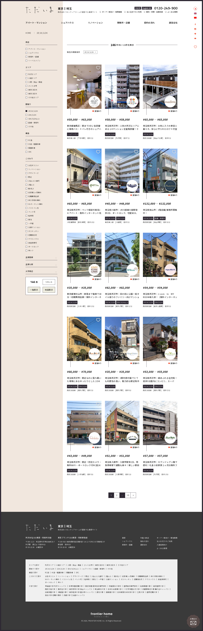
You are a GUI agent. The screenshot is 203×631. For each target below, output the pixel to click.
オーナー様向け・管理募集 (112, 12)
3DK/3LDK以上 (34, 119)
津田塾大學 (62, 592)
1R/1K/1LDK (33, 111)
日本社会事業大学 (115, 589)
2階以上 (31, 184)
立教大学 (140, 592)
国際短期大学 (152, 592)
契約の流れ (149, 22)
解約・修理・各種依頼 (154, 12)
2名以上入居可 (34, 181)
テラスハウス (33, 239)
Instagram (195, 29)
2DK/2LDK (32, 115)
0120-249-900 (165, 8)
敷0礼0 (31, 188)
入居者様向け (162, 544)
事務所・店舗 (123, 22)
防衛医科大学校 (115, 586)
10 (128, 495)
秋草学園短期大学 (76, 586)
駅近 (30, 177)
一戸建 (31, 223)
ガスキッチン (33, 231)
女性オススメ (33, 165)
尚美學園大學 (145, 586)
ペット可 (31, 212)
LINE (195, 34)
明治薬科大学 (100, 589)
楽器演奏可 (32, 243)
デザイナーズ (33, 173)
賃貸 (124, 538)
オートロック (33, 246)
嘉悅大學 (100, 592)
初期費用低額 (33, 196)
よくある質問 (172, 12)
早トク (31, 250)
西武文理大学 (50, 589)
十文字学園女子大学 (132, 589)
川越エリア (32, 78)
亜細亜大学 (110, 592)
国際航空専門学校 (131, 586)
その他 (31, 126)
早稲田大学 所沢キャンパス (55, 586)
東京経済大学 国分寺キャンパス (81, 592)
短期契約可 (32, 235)
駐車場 (31, 215)
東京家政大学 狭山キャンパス (80, 589)
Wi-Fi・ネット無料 (35, 204)
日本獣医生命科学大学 (126, 592)
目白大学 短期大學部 (53, 595)
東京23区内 (32, 89)
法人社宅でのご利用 (134, 12)
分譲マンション (34, 227)
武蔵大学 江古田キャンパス (74, 595)
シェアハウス (67, 22)
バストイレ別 (33, 208)
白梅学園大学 (50, 592)
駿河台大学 (62, 589)
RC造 (30, 140)
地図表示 (49, 289)
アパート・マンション (36, 22)
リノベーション (95, 22)
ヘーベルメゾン (34, 60)
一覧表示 (34, 289)
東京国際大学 (158, 586)
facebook (195, 24)
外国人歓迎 (144, 538)
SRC (30, 152)
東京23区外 (32, 93)
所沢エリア (32, 74)
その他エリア (33, 97)
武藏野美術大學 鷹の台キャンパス (155, 589)
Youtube (195, 38)
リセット (48, 282)
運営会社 (173, 22)
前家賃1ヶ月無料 (34, 192)
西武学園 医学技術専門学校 (95, 586)
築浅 (30, 219)
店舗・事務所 (33, 122)
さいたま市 (32, 86)
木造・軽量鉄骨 (34, 144)
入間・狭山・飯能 (35, 82)
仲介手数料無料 (34, 200)
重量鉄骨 (31, 148)
